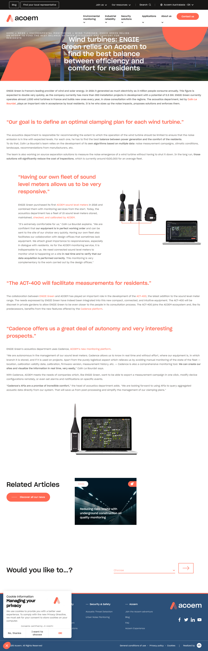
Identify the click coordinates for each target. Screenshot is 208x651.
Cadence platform (91, 308)
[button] (7, 645)
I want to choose (37, 633)
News (22, 33)
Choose (119, 570)
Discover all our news (32, 497)
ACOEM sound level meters (72, 204)
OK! (60, 633)
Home (10, 33)
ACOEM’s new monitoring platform (90, 349)
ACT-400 (141, 296)
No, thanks (14, 633)
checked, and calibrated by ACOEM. (54, 217)
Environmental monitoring (50, 33)
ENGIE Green (47, 296)
